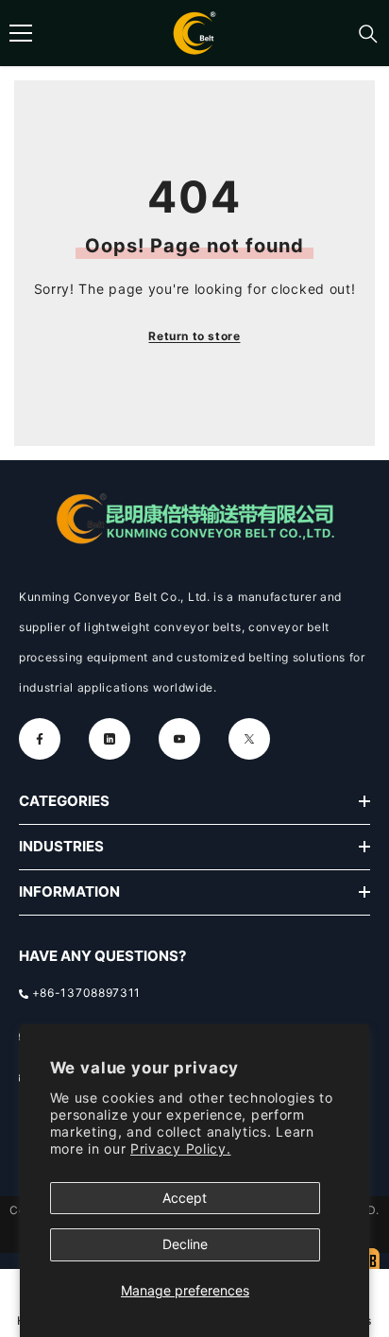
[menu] (20, 33)
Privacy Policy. (180, 1148)
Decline (185, 1244)
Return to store (194, 336)
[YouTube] (179, 739)
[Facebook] (39, 739)
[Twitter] (249, 739)
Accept (184, 1198)
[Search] (368, 34)
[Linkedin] (109, 739)
